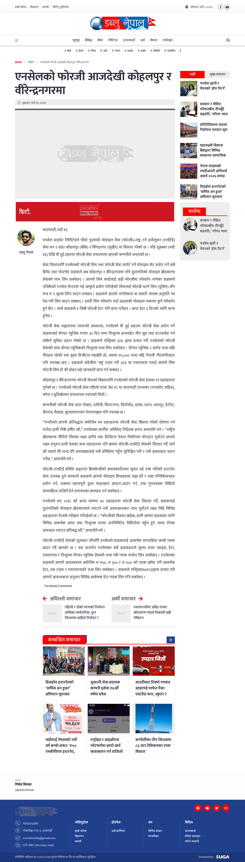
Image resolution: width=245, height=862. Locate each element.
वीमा (93, 50)
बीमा (100, 40)
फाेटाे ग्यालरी (192, 841)
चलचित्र (171, 50)
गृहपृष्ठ (76, 40)
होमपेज (18, 62)
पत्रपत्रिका (153, 836)
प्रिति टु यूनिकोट (61, 7)
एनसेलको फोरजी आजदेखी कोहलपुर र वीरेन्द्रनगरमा (93, 84)
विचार (153, 40)
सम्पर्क (45, 7)
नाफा (117, 50)
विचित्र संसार (155, 831)
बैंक (69, 50)
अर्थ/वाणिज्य (118, 831)
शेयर (81, 50)
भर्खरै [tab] (192, 74)
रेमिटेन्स (113, 40)
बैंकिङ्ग (88, 40)
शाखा (130, 50)
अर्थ (142, 40)
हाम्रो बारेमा (20, 7)
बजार (143, 50)
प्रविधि (156, 50)
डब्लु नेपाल (26, 252)
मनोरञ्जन (168, 40)
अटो (105, 50)
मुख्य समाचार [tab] (218, 74)
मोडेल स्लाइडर (192, 836)
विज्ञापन (34, 7)
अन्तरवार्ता (129, 40)
